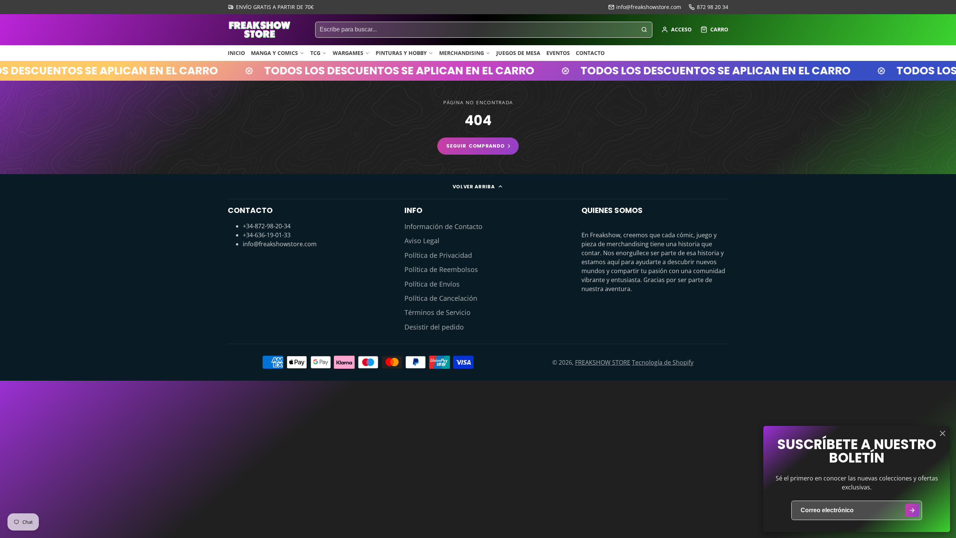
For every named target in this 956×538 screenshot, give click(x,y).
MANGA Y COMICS (274, 52)
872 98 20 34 (712, 6)
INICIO (236, 52)
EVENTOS (558, 52)
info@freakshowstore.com (648, 6)
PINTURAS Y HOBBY (401, 52)
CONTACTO (590, 52)
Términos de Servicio (437, 312)
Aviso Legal (422, 240)
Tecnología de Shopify (662, 362)
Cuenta (676, 29)
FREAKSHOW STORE (602, 362)
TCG (315, 52)
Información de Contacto (443, 226)
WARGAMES (348, 52)
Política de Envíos (432, 283)
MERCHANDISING (461, 52)
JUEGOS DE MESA (518, 52)
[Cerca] (942, 433)
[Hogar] (259, 29)
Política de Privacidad (438, 255)
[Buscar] (644, 30)
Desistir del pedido (434, 326)
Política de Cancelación (440, 298)
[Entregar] (912, 510)
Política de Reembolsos (441, 269)
